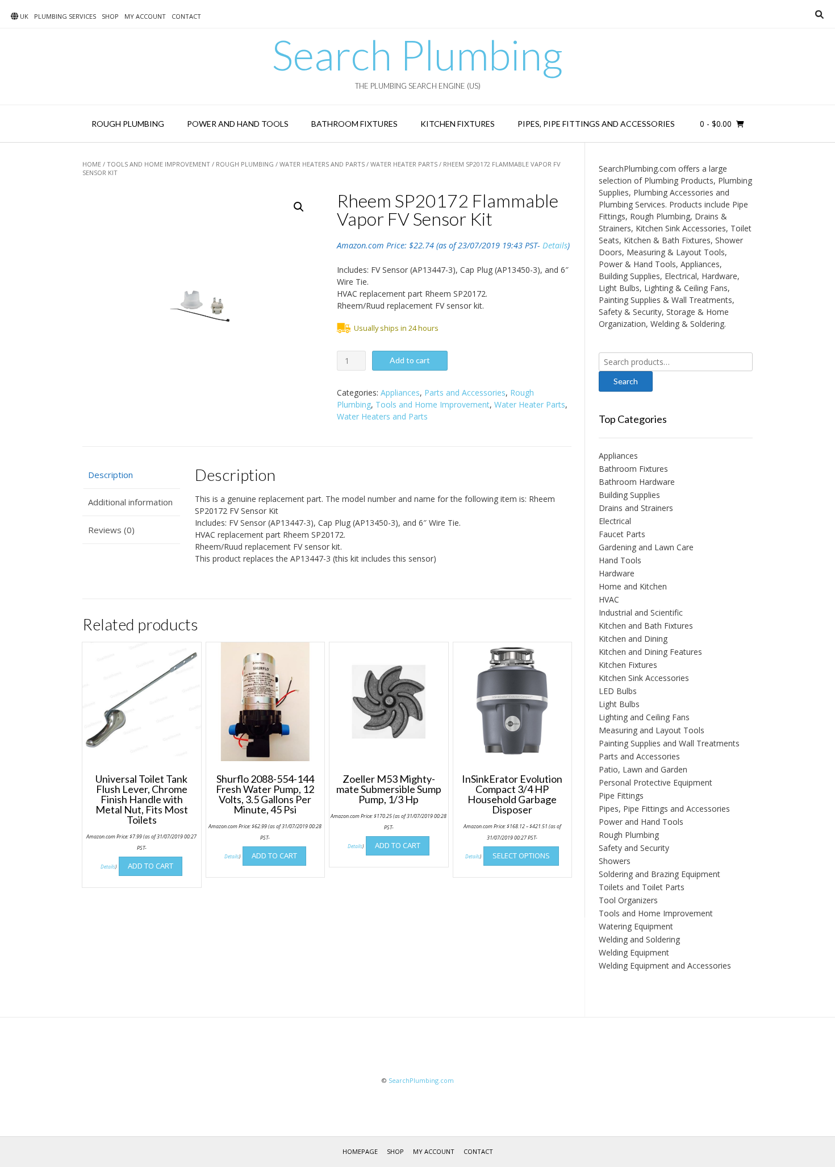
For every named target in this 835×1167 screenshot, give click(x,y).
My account (145, 16)
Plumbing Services (65, 16)
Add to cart (410, 360)
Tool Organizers (628, 900)
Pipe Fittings (621, 795)
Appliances (400, 392)
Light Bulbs (619, 704)
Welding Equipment (634, 952)
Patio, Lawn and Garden (643, 769)
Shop (110, 16)
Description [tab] (110, 474)
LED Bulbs (618, 691)
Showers (615, 860)
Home (91, 164)
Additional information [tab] (130, 502)
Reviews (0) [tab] (111, 529)
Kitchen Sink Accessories (644, 677)
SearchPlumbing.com (421, 1080)
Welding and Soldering (639, 939)
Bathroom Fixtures (354, 123)
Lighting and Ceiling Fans (644, 717)
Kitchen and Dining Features (650, 651)
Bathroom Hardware (637, 481)
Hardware (616, 573)
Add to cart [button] (150, 866)
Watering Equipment (636, 926)
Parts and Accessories (465, 392)
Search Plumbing (417, 54)
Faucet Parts (622, 534)
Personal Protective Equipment (655, 782)
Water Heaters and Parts (322, 164)
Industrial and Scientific (641, 612)
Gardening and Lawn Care (646, 547)
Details (554, 245)
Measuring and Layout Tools (651, 730)
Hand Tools (620, 560)
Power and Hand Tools (238, 123)
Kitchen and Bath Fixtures (646, 625)
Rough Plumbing (127, 123)
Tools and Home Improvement (158, 164)
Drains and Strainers (636, 507)
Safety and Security (634, 847)
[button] (299, 207)
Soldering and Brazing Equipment (659, 874)
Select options (521, 855)
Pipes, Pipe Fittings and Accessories (596, 123)
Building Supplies (629, 494)
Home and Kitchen (633, 586)
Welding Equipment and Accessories (665, 965)
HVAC (609, 599)
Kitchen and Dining (633, 638)
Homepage (360, 1151)
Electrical (615, 521)
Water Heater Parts (403, 164)
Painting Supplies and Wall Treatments (669, 743)
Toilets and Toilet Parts (641, 887)
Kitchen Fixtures (457, 123)
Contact (186, 16)
